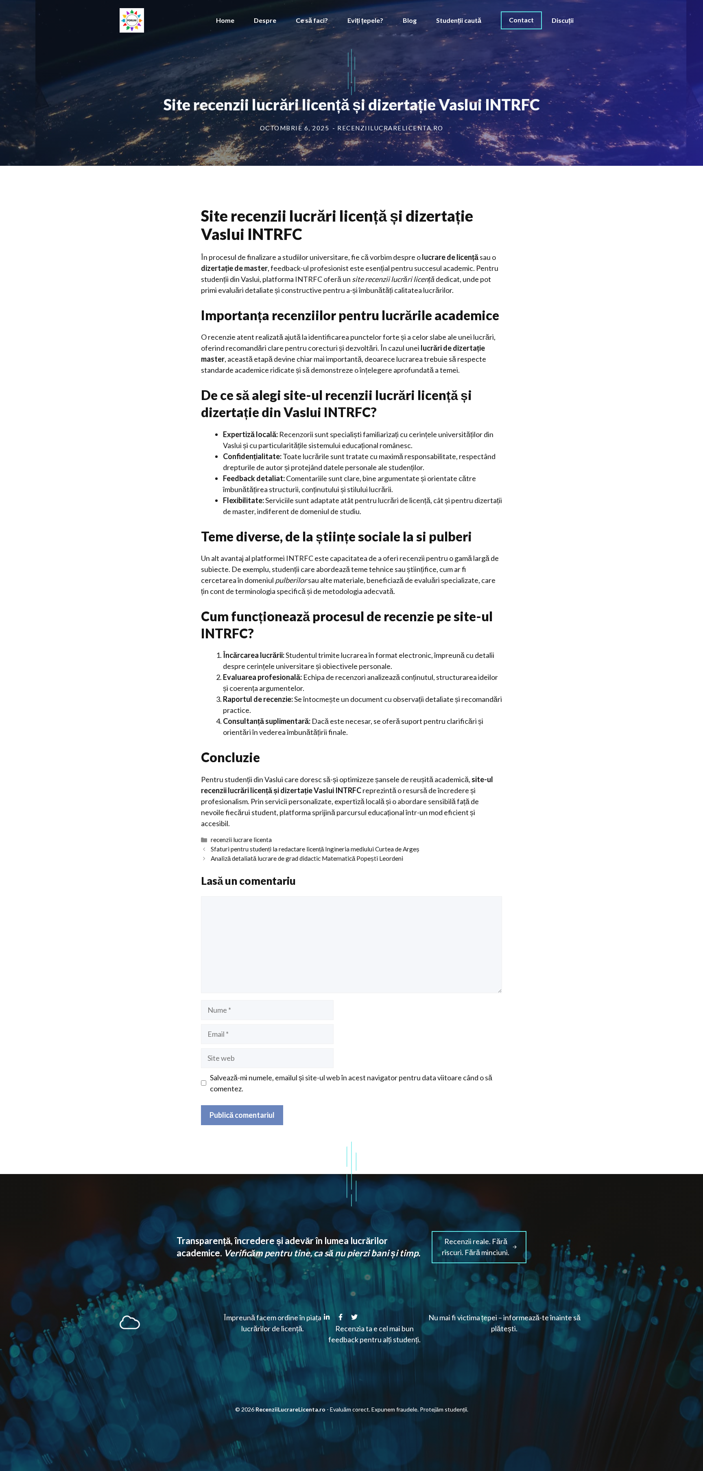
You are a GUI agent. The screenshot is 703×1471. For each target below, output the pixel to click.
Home (225, 20)
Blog (410, 20)
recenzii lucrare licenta (241, 839)
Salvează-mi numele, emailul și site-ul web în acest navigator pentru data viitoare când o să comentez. (351, 1083)
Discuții (563, 20)
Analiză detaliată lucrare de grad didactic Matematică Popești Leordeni (307, 858)
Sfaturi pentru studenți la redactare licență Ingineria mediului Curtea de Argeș (315, 849)
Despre (265, 20)
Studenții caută (458, 20)
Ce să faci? (312, 20)
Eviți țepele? (365, 20)
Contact (521, 20)
